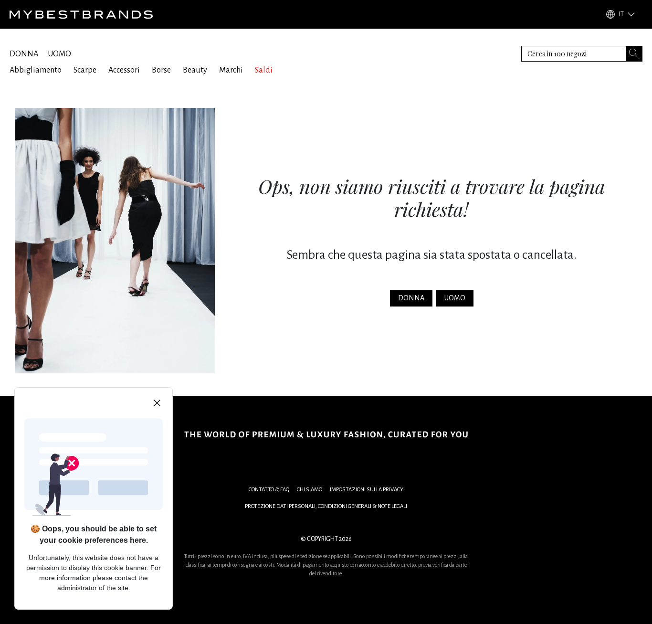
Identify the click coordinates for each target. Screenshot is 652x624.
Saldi (264, 70)
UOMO (59, 54)
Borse (161, 70)
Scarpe (85, 70)
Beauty (195, 70)
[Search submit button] (634, 54)
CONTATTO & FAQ (269, 490)
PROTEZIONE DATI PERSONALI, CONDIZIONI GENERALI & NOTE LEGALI (326, 506)
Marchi (231, 70)
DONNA (24, 54)
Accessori (124, 70)
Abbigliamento (36, 70)
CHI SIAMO (309, 490)
